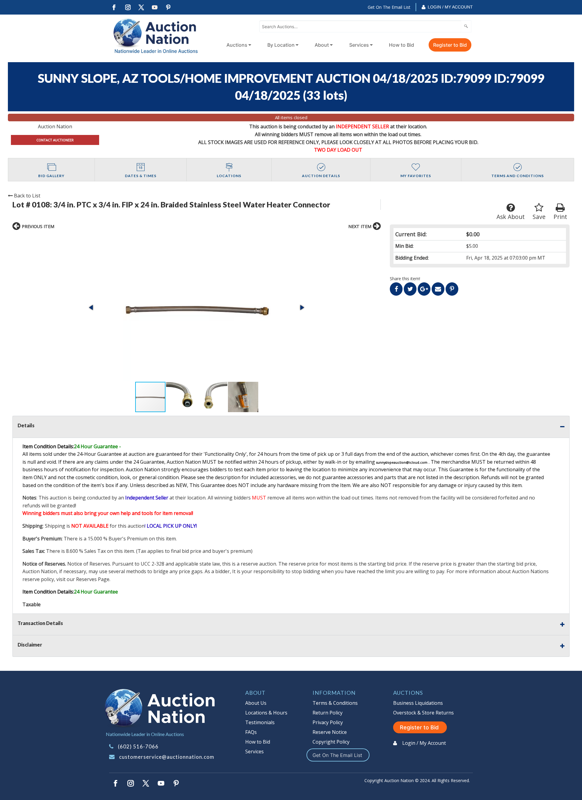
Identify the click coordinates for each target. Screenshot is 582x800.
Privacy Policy (328, 722)
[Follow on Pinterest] (169, 7)
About (322, 45)
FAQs (251, 732)
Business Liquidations (418, 703)
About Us (255, 703)
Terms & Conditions (335, 703)
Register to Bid (450, 45)
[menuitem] (237, 45)
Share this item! (405, 278)
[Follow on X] (141, 7)
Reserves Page (92, 579)
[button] (196, 307)
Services (359, 45)
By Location (281, 45)
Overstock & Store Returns (423, 712)
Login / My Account (450, 7)
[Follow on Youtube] (155, 7)
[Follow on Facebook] (114, 7)
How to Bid (401, 45)
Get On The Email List (389, 7)
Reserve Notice (330, 732)
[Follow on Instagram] (128, 7)
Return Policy (328, 712)
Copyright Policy (331, 741)
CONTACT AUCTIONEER (55, 140)
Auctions (236, 45)
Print (560, 217)
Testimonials (260, 722)
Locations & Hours (266, 712)
